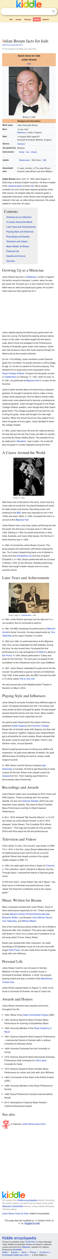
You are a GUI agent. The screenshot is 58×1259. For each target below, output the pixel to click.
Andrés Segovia (19, 725)
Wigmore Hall (32, 380)
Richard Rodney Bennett (37, 913)
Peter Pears (14, 949)
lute (27, 151)
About (23, 1252)
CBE (29, 63)
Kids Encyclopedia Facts (12, 44)
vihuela (34, 151)
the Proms (7, 655)
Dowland (6, 775)
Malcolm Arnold (17, 913)
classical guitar (15, 185)
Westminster (24, 160)
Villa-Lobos (40, 1060)
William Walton (29, 920)
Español (45, 19)
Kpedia (37, 19)
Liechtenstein (26, 615)
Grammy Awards (30, 800)
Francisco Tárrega (40, 725)
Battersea (21, 132)
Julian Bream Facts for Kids (15, 1213)
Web (11, 19)
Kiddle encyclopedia (27, 1200)
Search (53, 11)
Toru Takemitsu (9, 920)
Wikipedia (26, 1247)
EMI (44, 160)
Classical (21, 143)
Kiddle (5, 1252)
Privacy (33, 1252)
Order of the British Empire (35, 1014)
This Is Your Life (27, 678)
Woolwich (21, 441)
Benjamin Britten (10, 917)
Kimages (27, 19)
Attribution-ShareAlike (12, 1206)
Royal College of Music (13, 373)
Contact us (44, 1252)
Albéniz (42, 651)
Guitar (21, 151)
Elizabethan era (24, 555)
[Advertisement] (29, 29)
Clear (48, 11)
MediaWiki (17, 1249)
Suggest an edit (32, 1223)
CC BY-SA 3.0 (31, 1241)
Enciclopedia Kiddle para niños (15, 1255)
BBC (19, 512)
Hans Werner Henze (42, 917)
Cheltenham (10, 376)
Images (18, 19)
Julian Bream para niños (33, 1123)
